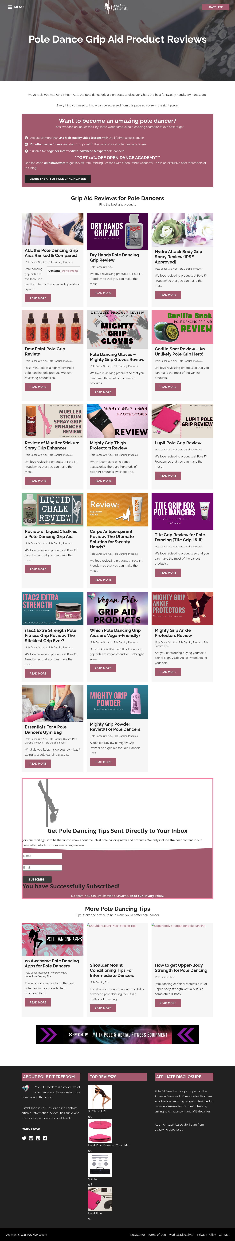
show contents (70, 270)
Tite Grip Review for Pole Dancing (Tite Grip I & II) (180, 537)
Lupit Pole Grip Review (178, 442)
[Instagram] (31, 1138)
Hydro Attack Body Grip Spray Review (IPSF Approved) (178, 256)
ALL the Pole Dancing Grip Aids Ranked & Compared (51, 253)
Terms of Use (157, 1234)
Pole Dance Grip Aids (36, 262)
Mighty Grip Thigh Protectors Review (108, 445)
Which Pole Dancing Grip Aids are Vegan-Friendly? (115, 633)
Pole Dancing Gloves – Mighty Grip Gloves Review (117, 357)
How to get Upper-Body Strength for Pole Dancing (181, 968)
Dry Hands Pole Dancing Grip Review (114, 257)
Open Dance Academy (40, 127)
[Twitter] (24, 1138)
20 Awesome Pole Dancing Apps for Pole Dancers (52, 963)
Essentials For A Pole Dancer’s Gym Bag (46, 729)
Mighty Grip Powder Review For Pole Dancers (115, 727)
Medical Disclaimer (181, 1234)
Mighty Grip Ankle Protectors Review (173, 633)
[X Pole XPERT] (100, 1096)
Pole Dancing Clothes (60, 739)
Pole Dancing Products (61, 262)
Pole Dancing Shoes (55, 742)
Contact (224, 1234)
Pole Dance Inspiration (37, 972)
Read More (38, 298)
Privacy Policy (206, 1234)
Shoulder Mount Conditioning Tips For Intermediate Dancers (112, 970)
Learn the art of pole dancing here (58, 178)
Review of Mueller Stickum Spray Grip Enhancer (52, 445)
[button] (215, 7)
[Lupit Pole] (100, 1198)
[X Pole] (100, 1164)
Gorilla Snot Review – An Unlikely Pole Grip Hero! (180, 351)
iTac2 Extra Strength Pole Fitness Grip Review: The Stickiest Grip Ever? (50, 635)
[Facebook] (45, 1138)
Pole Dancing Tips (41, 976)
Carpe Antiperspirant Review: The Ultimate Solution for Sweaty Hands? (112, 539)
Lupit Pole (95, 1213)
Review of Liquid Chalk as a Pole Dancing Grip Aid (51, 534)
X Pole (92, 1179)
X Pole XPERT (97, 1111)
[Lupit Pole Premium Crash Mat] (100, 1130)
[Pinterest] (38, 1138)
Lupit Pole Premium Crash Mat (108, 1145)
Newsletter (137, 1234)
